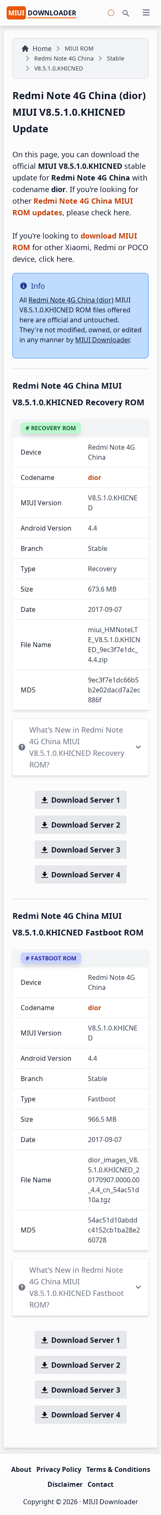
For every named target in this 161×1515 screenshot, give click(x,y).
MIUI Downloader (102, 339)
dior (94, 477)
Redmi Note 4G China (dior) (71, 299)
